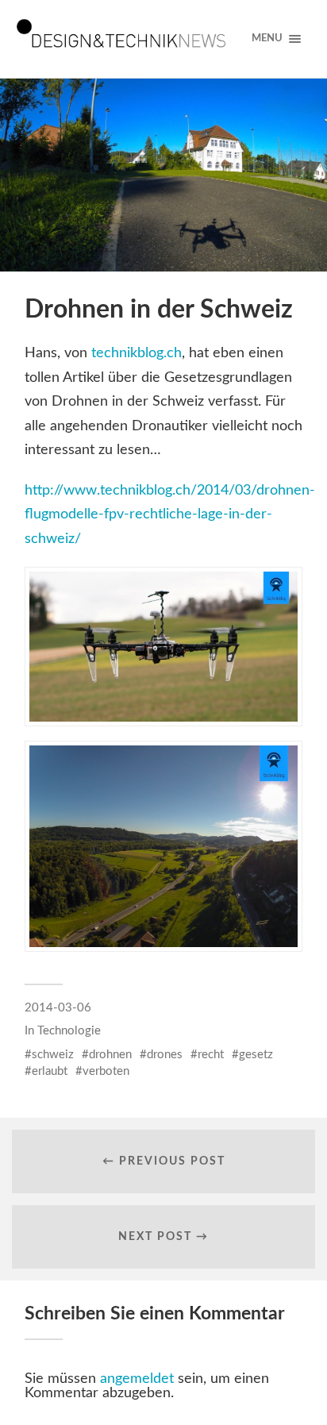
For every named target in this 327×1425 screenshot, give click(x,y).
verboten (106, 1071)
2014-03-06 (58, 1008)
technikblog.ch (136, 353)
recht (211, 1055)
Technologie (69, 1031)
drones (165, 1055)
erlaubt (49, 1071)
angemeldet (137, 1379)
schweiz (53, 1055)
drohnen (110, 1055)
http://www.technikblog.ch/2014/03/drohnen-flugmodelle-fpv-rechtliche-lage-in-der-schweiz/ (170, 514)
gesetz (256, 1055)
